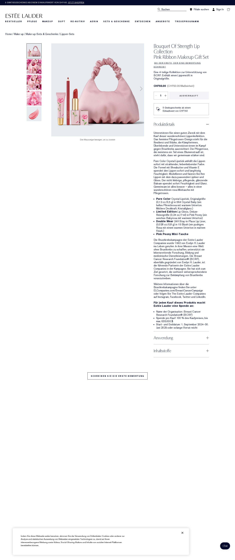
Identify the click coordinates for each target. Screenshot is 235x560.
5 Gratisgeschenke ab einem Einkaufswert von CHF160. (44, 2)
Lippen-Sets (67, 34)
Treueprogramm (187, 21)
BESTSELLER (13, 21)
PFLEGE (32, 21)
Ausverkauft (189, 96)
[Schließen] (182, 532)
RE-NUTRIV (77, 21)
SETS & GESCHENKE (116, 21)
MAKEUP (47, 21)
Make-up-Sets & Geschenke (42, 34)
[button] (225, 546)
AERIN (94, 21)
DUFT (61, 21)
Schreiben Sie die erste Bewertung (117, 376)
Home (8, 34)
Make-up (19, 34)
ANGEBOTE (163, 21)
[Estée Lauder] (24, 15)
